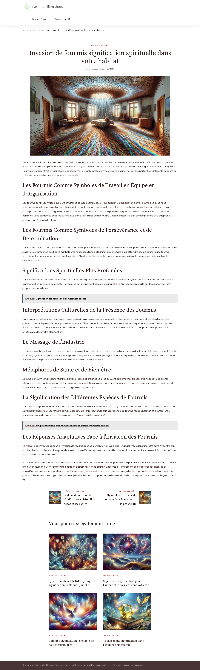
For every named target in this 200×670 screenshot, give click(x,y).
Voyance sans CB (62, 19)
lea (88, 69)
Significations (100, 45)
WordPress (138, 665)
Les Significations (46, 665)
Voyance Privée (39, 19)
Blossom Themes (113, 665)
